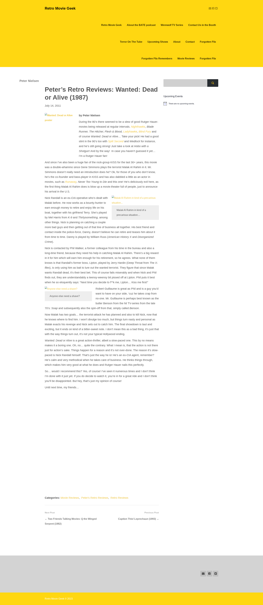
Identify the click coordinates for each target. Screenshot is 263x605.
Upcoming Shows (157, 42)
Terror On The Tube (131, 42)
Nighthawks (138, 126)
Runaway (70, 181)
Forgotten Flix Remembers (157, 58)
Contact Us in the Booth (202, 25)
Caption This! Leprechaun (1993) (137, 519)
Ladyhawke (130, 131)
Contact (190, 42)
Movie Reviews (186, 58)
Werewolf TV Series (172, 25)
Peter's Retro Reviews (94, 497)
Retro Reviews (119, 497)
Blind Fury (145, 131)
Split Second (115, 141)
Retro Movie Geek (60, 8)
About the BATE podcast (141, 25)
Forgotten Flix (208, 42)
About (176, 42)
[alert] (190, 103)
